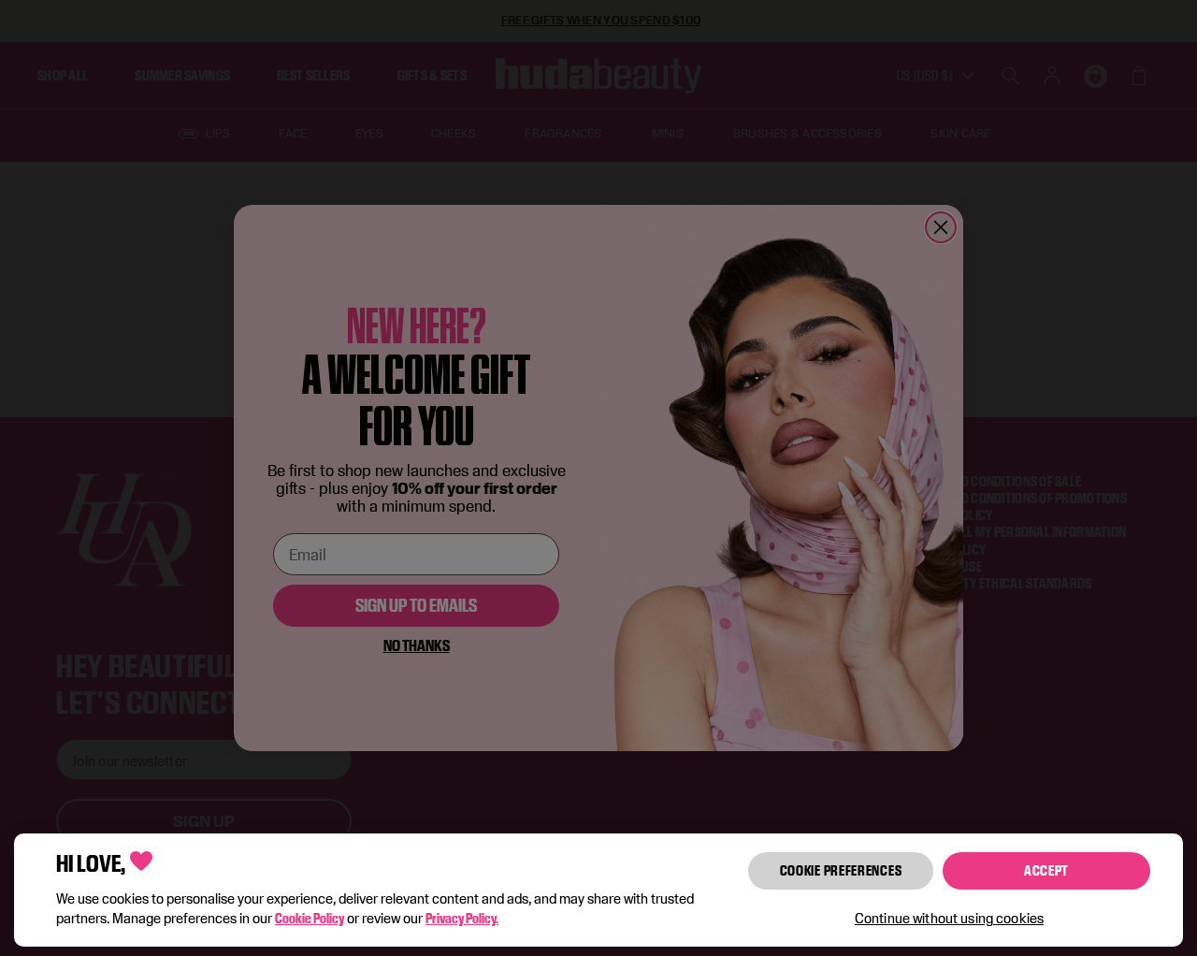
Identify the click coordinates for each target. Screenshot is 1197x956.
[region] (598, 890)
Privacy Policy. (461, 918)
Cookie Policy (309, 918)
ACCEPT (1046, 870)
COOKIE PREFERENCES (841, 870)
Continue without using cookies (949, 918)
